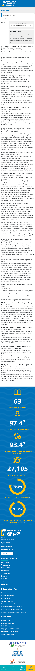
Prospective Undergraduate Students (13, 612)
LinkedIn (5, 576)
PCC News (6, 562)
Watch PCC (6, 568)
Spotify (5, 579)
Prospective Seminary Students (11, 609)
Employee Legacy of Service (10, 629)
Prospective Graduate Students (11, 606)
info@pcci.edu (7, 546)
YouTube (6, 584)
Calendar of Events (7, 623)
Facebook (5, 570)
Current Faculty (6, 598)
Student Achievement (8, 634)
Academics (9, 19)
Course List (17, 19)
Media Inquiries (8, 549)
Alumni (3, 593)
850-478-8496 (7, 543)
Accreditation (5, 620)
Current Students (7, 601)
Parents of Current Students (10, 604)
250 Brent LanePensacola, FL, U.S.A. (7, 539)
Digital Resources (7, 626)
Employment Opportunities (10, 631)
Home (2, 19)
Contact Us (6, 553)
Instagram (6, 573)
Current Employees (7, 595)
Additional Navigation (9, 15)
